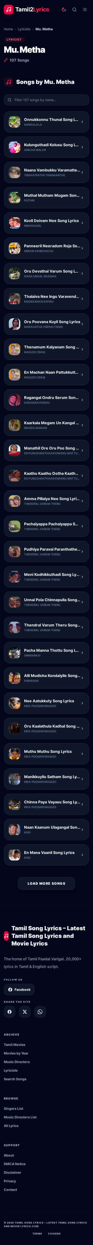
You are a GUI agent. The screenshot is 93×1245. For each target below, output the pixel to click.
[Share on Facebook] (9, 1012)
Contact (10, 1190)
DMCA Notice (15, 1164)
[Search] (74, 9)
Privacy (10, 1181)
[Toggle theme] (64, 9)
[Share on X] (25, 1012)
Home (8, 29)
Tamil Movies (14, 1045)
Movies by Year (16, 1053)
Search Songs (15, 1079)
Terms (37, 1233)
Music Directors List (20, 1117)
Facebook (23, 989)
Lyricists (24, 29)
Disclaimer (12, 1172)
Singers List (13, 1108)
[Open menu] (85, 9)
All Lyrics (11, 1126)
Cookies (54, 1233)
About (9, 1155)
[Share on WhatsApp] (40, 1012)
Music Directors (17, 1062)
